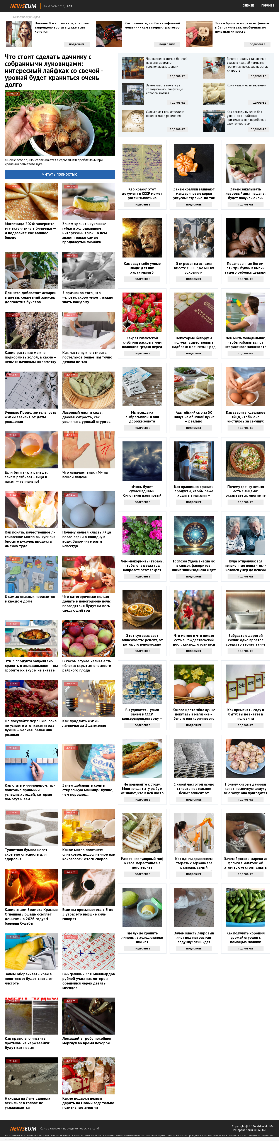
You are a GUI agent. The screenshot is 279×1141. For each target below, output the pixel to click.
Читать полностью (60, 174)
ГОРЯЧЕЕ (267, 5)
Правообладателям (35, 1139)
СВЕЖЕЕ (248, 5)
